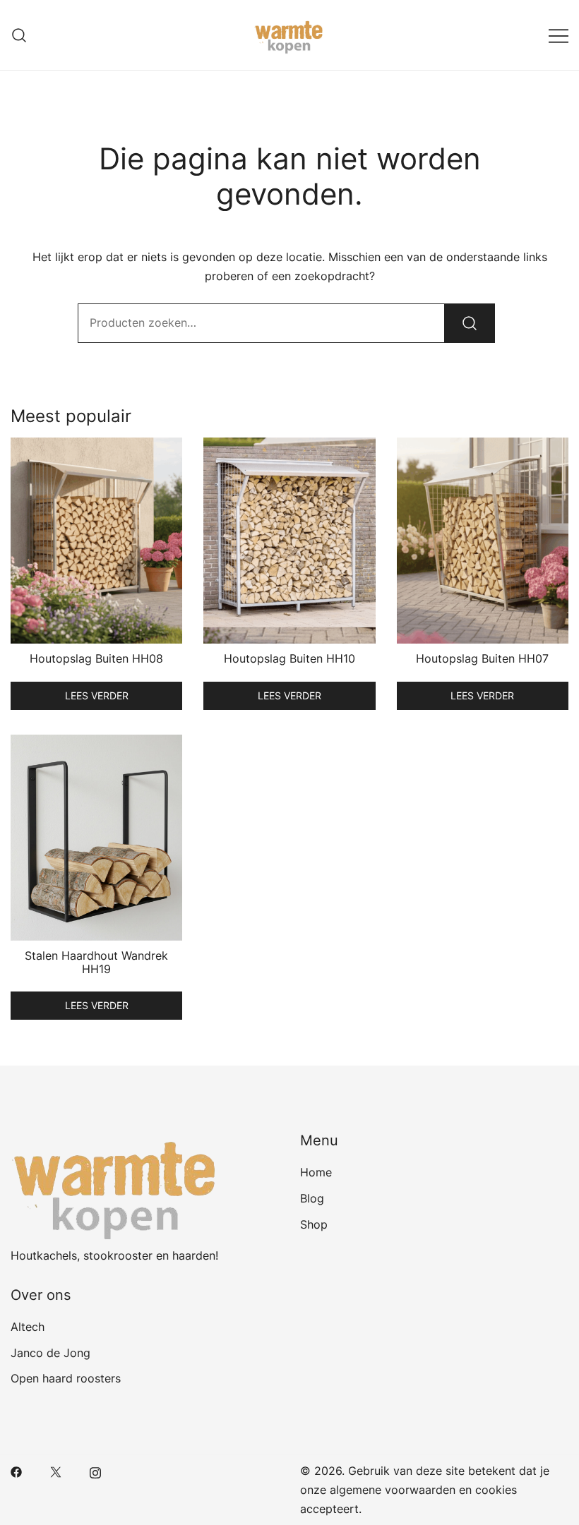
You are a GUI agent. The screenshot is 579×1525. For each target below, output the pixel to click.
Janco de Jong (50, 1353)
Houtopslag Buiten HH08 (96, 658)
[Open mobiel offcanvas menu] (558, 34)
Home (316, 1172)
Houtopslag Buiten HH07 (482, 658)
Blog (312, 1198)
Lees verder (97, 695)
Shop (314, 1224)
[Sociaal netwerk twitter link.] (55, 1471)
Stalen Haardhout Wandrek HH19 (96, 962)
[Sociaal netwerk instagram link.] (95, 1471)
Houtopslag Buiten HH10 (289, 658)
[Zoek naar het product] (469, 323)
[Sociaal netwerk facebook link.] (16, 1471)
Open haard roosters (66, 1378)
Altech (27, 1327)
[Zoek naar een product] (19, 34)
